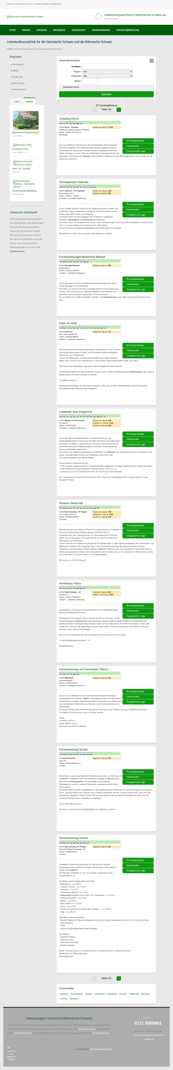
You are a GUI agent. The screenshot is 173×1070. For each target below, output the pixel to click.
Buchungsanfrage (135, 140)
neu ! (17, 101)
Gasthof (88, 994)
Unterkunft (79, 30)
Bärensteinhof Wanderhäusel (25, 132)
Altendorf (145, 994)
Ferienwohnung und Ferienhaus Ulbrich (83, 669)
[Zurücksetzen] (152, 61)
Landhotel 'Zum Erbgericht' (76, 411)
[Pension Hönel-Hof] (138, 512)
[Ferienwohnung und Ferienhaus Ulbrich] (138, 679)
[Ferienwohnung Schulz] (138, 759)
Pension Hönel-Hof (71, 503)
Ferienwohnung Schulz (73, 749)
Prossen (123, 994)
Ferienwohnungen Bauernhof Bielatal (82, 256)
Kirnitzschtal (18, 77)
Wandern (74, 998)
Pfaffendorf (134, 994)
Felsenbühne (77, 994)
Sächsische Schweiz (86, 1029)
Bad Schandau (19, 83)
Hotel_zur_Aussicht (21, 168)
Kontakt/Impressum (127, 30)
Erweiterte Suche (71, 87)
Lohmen (64, 998)
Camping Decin (68, 118)
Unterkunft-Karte (17, 251)
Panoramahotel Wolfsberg (24, 191)
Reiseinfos (59, 30)
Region (26, 30)
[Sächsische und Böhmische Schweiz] (26, 16)
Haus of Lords (68, 323)
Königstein (112, 994)
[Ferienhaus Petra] (138, 593)
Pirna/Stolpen (18, 64)
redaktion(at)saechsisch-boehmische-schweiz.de (135, 15)
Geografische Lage (136, 151)
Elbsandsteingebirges (101, 1033)
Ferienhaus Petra (20, 149)
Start (12, 30)
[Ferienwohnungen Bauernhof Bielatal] (138, 266)
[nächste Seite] (119, 110)
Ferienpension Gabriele (73, 182)
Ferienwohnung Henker (73, 838)
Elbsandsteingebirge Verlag (101, 1049)
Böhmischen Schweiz (23, 1033)
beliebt (29, 101)
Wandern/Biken (101, 30)
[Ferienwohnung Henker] (138, 847)
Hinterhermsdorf (19, 89)
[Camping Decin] (138, 128)
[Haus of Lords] (138, 332)
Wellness (64, 994)
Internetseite (133, 146)
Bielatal (15, 71)
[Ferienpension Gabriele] (138, 191)
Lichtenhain (99, 994)
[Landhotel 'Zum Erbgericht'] (138, 421)
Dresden (42, 30)
